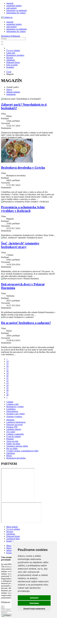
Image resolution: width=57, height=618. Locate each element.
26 (7, 390)
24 (7, 385)
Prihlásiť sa (15, 615)
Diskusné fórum (13, 62)
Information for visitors (16, 13)
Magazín (10, 548)
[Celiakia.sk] (6, 17)
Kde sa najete (12, 65)
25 (7, 388)
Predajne (10, 439)
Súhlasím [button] (34, 598)
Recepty (9, 57)
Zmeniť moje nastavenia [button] (34, 608)
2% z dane (10, 432)
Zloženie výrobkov (14, 416)
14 (7, 361)
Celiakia (9, 402)
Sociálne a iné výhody (15, 414)
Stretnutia (10, 420)
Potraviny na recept (14, 424)
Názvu (9, 89)
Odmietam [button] (34, 603)
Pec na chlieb (11, 448)
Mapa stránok (12, 527)
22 (7, 380)
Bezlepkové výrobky (15, 406)
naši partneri (11, 8)
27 (7, 392)
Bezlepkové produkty (15, 55)
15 (7, 364)
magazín (9, 3)
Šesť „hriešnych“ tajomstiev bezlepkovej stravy (20, 245)
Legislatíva (11, 409)
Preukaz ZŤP (11, 427)
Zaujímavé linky (13, 539)
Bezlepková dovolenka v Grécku (23, 167)
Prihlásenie (15, 36)
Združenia (10, 60)
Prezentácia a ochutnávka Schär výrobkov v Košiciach (23, 208)
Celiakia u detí (12, 404)
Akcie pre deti (12, 441)
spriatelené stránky (14, 6)
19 (7, 373)
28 (7, 395)
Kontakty (10, 67)
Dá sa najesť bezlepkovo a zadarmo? (26, 322)
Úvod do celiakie (13, 436)
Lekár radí (10, 53)
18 (7, 371)
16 (7, 366)
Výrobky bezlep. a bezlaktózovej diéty (22, 451)
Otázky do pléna (13, 444)
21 (7, 378)
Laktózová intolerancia (15, 422)
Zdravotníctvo (12, 411)
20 (7, 376)
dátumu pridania (13, 92)
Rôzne (9, 455)
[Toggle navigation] (2, 44)
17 (7, 368)
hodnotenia (11, 94)
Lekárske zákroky (13, 429)
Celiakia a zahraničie (15, 434)
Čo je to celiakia (13, 50)
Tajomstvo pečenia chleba (17, 446)
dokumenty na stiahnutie (16, 10)
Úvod (8, 72)
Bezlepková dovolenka (16, 458)
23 (7, 383)
